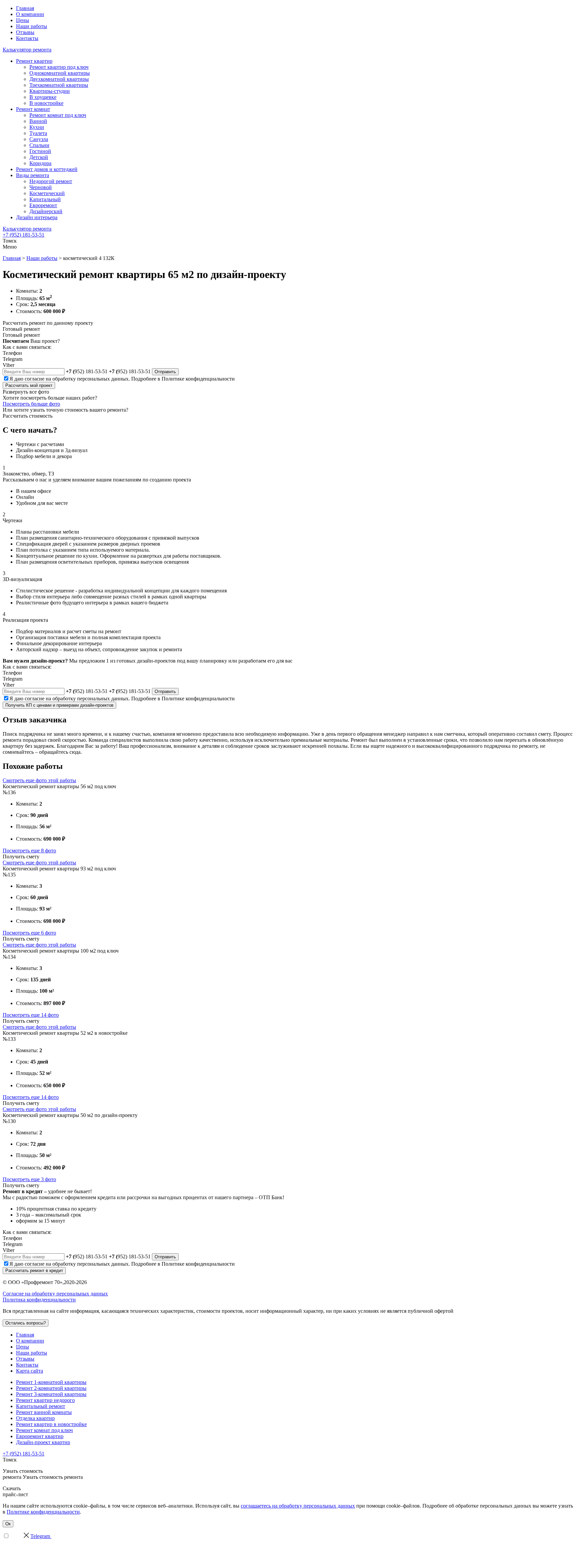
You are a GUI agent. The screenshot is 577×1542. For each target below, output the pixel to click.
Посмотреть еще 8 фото (29, 850)
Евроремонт (43, 205)
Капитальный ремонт (40, 1406)
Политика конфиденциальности (39, 1299)
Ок (8, 1523)
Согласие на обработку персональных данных (55, 1293)
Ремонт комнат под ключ (57, 115)
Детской (38, 157)
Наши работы (31, 26)
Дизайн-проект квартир (43, 1442)
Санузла (38, 139)
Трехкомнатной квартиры (58, 85)
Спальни (39, 145)
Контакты (27, 38)
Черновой (40, 187)
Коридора (40, 163)
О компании (30, 14)
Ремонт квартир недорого (45, 1400)
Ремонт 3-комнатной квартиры (51, 1394)
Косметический (47, 193)
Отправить (165, 371)
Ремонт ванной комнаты (44, 1412)
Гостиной (40, 151)
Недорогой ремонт (50, 181)
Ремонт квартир (34, 61)
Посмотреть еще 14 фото (31, 1015)
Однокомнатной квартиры (59, 73)
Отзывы (25, 32)
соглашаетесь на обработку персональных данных (298, 1506)
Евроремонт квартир (39, 1436)
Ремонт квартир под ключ (58, 67)
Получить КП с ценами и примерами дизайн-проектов (59, 705)
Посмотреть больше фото (31, 404)
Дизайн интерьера (36, 217)
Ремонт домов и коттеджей (46, 169)
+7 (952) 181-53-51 (23, 235)
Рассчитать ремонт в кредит (34, 1270)
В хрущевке (42, 97)
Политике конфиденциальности (198, 379)
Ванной (38, 121)
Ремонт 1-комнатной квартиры (51, 1382)
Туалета (38, 133)
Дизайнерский (45, 211)
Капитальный (45, 199)
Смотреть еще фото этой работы (39, 780)
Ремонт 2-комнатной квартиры (51, 1388)
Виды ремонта (32, 175)
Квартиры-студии (49, 91)
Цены (22, 20)
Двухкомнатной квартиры (59, 79)
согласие (34, 379)
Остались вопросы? (25, 1322)
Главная (25, 8)
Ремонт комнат (33, 109)
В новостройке (46, 103)
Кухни (36, 127)
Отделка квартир (35, 1418)
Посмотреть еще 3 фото (29, 1179)
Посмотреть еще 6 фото (29, 933)
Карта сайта (29, 1371)
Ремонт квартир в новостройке (51, 1424)
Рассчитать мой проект (28, 385)
